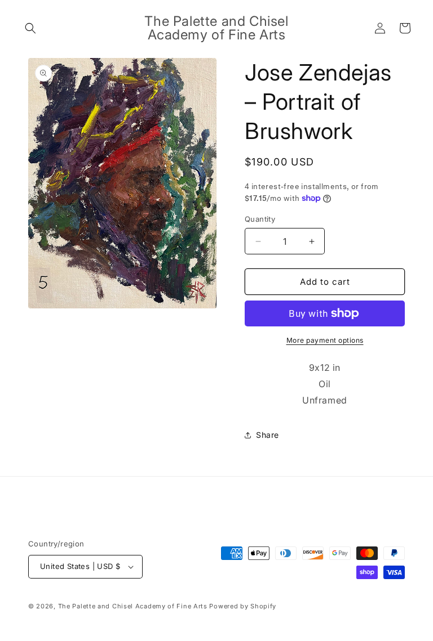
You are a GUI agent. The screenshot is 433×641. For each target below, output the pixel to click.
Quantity (260, 218)
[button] (30, 28)
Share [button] (267, 435)
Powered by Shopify (242, 606)
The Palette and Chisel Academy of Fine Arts (132, 606)
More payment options (325, 340)
